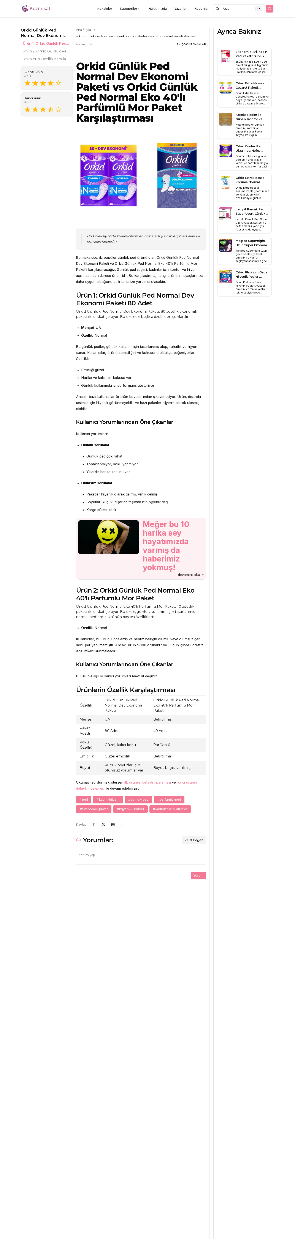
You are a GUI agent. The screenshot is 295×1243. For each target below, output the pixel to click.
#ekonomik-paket (93, 809)
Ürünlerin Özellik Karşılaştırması (45, 59)
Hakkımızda (157, 9)
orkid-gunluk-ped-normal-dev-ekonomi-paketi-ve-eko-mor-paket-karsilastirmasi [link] (135, 36)
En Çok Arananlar (191, 44)
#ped (83, 799)
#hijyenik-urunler (130, 809)
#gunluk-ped (138, 799)
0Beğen (196, 840)
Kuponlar (201, 9)
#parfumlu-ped (169, 799)
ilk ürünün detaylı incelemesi (147, 782)
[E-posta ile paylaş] (113, 824)
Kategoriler (128, 9)
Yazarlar (180, 9)
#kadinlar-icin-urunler (170, 809)
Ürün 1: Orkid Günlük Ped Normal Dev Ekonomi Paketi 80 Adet (46, 43)
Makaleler (104, 9)
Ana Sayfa (83, 30)
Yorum (198, 875)
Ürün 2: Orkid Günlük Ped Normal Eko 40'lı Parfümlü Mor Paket (45, 51)
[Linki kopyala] (122, 824)
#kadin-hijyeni (108, 799)
